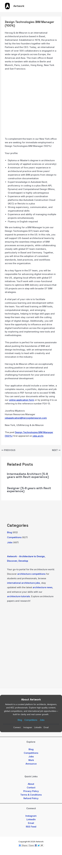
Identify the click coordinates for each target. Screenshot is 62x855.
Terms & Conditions (31, 794)
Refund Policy (31, 798)
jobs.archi (38, 435)
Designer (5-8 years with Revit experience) (29, 489)
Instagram (27, 727)
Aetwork (18, 6)
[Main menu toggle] (56, 6)
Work (31, 760)
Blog (9, 532)
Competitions (14, 537)
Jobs (9, 542)
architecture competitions (31, 573)
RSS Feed (31, 826)
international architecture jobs (23, 582)
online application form (21, 400)
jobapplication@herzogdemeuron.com (26, 417)
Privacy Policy (31, 791)
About (31, 783)
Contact (31, 787)
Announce (31, 763)
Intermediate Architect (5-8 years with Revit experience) (28, 475)
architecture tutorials (18, 596)
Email (46, 727)
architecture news (42, 587)
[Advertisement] (31, 105)
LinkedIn (38, 727)
